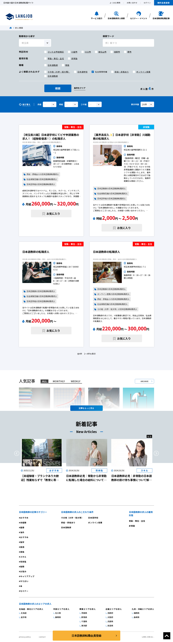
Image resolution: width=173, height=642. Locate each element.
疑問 (22, 566)
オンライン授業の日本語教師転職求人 (113, 294)
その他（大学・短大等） (59, 71)
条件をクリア (79, 88)
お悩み (23, 571)
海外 (22, 532)
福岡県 (136, 613)
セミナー (24, 591)
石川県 (58, 613)
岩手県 (23, 617)
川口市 (88, 51)
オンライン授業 (143, 71)
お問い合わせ (132, 2)
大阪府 (110, 617)
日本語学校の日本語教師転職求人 (41, 184)
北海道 (23, 613)
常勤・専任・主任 (56, 58)
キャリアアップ (27, 576)
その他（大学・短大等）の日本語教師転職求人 (117, 309)
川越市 (74, 51)
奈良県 (110, 625)
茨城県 (84, 613)
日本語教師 (53, 65)
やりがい (24, 581)
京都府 (110, 613)
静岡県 (58, 617)
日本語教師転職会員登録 (86, 635)
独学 (22, 542)
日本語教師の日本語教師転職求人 (111, 189)
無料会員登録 (163, 2)
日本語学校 (82, 71)
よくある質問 (115, 2)
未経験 (23, 522)
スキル (23, 556)
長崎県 (136, 617)
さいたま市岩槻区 (56, 51)
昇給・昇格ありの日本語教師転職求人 (43, 174)
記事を (82, 408)
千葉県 (84, 621)
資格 (22, 552)
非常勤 (74, 58)
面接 (22, 527)
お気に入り (53, 214)
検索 (58, 88)
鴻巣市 (117, 51)
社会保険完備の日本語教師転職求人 (42, 179)
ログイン (147, 2)
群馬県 (84, 617)
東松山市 (102, 51)
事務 (67, 65)
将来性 (23, 561)
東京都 (84, 625)
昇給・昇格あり (122, 71)
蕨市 (129, 51)
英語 (22, 547)
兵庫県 (110, 621)
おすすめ (24, 517)
